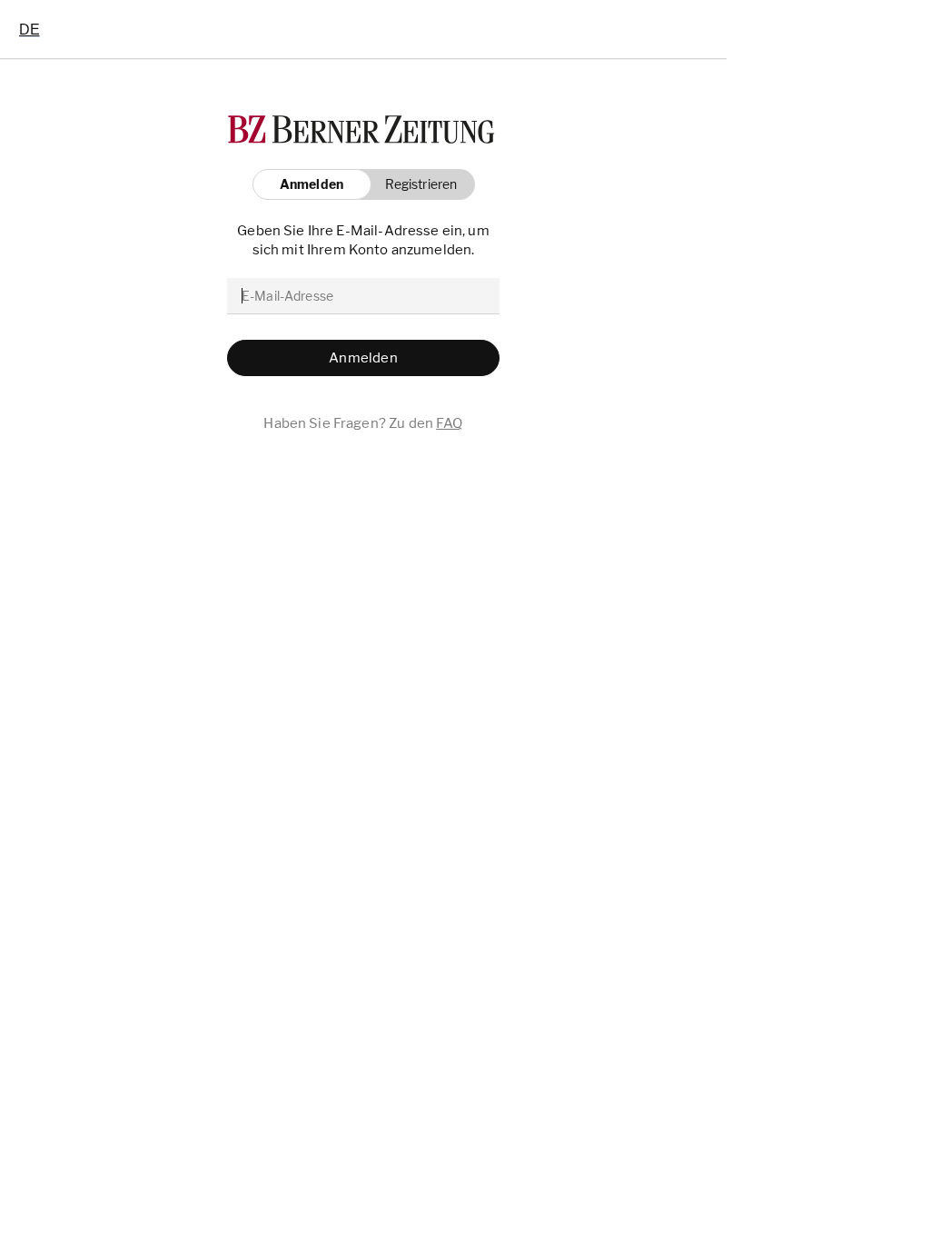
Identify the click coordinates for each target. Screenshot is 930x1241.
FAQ (449, 423)
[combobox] (29, 29)
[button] (416, 184)
